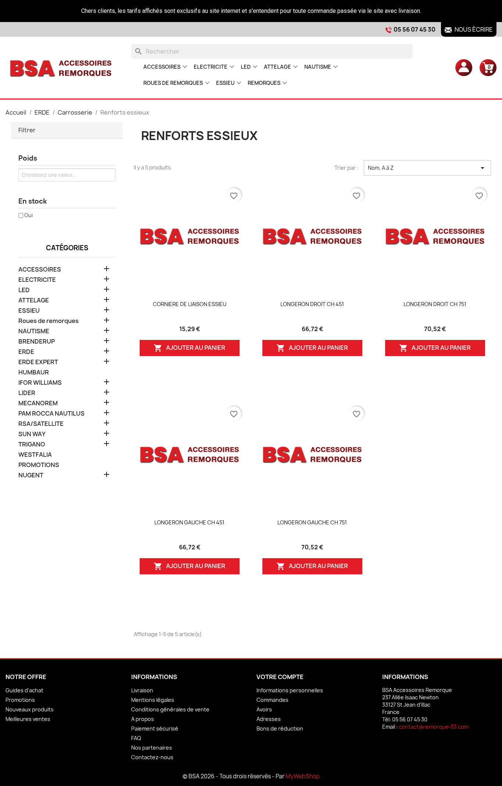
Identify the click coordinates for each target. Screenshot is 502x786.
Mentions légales (152, 699)
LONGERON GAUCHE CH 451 (189, 522)
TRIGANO (31, 444)
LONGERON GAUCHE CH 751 (312, 522)
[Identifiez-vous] (463, 67)
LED (246, 66)
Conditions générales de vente (170, 709)
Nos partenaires (151, 747)
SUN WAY (32, 434)
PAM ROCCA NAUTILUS (51, 413)
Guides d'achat (24, 690)
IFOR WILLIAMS (40, 383)
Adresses (269, 718)
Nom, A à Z (427, 168)
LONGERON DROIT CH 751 (435, 304)
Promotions (20, 699)
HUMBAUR (33, 372)
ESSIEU (225, 82)
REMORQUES (264, 82)
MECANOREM (38, 403)
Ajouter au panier (189, 348)
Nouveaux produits (30, 709)
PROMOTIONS (38, 465)
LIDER (26, 393)
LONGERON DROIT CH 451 (312, 304)
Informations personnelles (290, 690)
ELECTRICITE (210, 66)
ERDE (26, 352)
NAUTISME (317, 66)
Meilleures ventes (28, 718)
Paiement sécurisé (154, 728)
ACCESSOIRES (161, 66)
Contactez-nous (152, 757)
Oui (28, 215)
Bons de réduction (280, 728)
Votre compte (280, 677)
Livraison (142, 690)
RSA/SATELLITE (41, 424)
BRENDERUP (36, 341)
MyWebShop (303, 776)
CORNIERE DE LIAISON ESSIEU (189, 304)
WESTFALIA (35, 455)
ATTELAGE (277, 66)
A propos (142, 718)
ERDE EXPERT (38, 362)
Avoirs (264, 709)
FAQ (136, 738)
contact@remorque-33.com (434, 726)
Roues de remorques (173, 82)
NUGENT (30, 475)
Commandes (272, 699)
